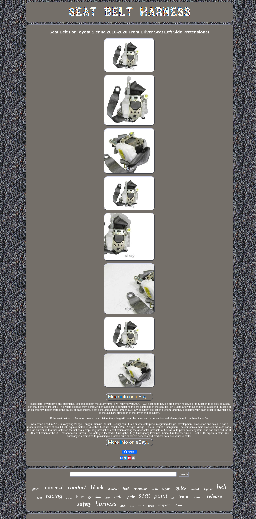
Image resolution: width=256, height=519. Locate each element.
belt (222, 487)
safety (84, 504)
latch (107, 497)
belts (118, 496)
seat (144, 495)
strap (178, 505)
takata (151, 505)
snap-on (164, 505)
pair (131, 496)
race (39, 497)
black (97, 487)
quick (180, 488)
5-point (166, 489)
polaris (198, 497)
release (214, 496)
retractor (140, 489)
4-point (208, 489)
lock (126, 488)
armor (69, 498)
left (172, 498)
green (35, 489)
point (160, 495)
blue (80, 496)
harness (105, 503)
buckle (154, 489)
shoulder (113, 489)
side (141, 505)
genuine (94, 497)
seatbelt (195, 489)
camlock (77, 487)
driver (132, 506)
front (183, 496)
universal (53, 488)
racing (54, 495)
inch (123, 505)
